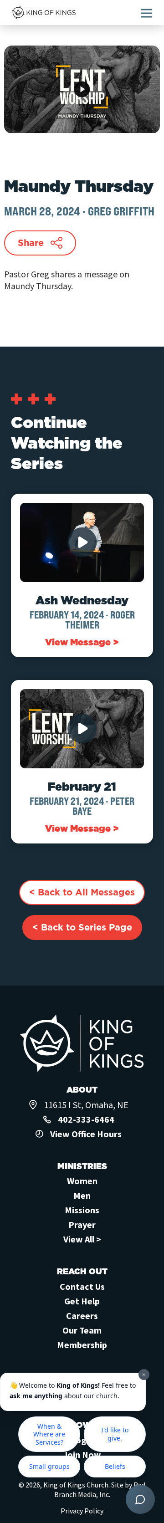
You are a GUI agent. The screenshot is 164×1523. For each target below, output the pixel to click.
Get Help (82, 1301)
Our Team (82, 1330)
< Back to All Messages (82, 892)
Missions (82, 1210)
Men (82, 1195)
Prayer (82, 1224)
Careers (82, 1315)
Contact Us (82, 1286)
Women (82, 1180)
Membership (82, 1344)
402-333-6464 (86, 1119)
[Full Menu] (146, 13)
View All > (82, 1239)
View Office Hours (86, 1134)
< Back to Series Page (82, 927)
